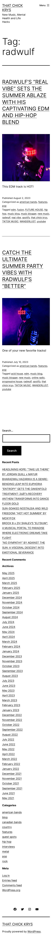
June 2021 (8, 793)
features (42, 201)
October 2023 (10, 666)
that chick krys (39, 217)
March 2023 (9, 700)
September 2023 (12, 670)
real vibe (16, 217)
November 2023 (12, 661)
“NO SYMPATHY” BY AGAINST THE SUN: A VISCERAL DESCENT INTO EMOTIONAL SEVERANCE (23, 547)
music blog (14, 213)
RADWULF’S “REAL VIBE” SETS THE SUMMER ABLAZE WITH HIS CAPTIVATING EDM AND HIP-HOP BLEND (25, 102)
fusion (20, 209)
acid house (17, 373)
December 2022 (12, 715)
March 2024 (9, 641)
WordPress (34, 931)
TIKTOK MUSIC (10, 221)
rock (5, 861)
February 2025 (11, 587)
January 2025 (10, 592)
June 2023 (8, 685)
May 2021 (8, 798)
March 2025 (9, 582)
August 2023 (10, 675)
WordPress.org (11, 890)
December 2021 (11, 773)
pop (4, 205)
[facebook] (15, 909)
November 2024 (12, 602)
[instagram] (29, 909)
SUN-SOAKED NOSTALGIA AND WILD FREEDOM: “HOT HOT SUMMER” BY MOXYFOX (25, 513)
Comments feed (12, 885)
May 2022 (8, 749)
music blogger (28, 213)
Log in (6, 875)
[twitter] (22, 909)
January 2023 (10, 710)
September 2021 (12, 788)
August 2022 (10, 734)
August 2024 (10, 617)
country (7, 827)
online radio (38, 377)
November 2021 (12, 778)
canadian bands (12, 822)
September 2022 (12, 729)
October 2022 (10, 724)
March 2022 (9, 758)
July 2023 (8, 680)
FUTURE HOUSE (34, 209)
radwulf (6, 217)
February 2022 (11, 763)
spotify (26, 217)
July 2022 (8, 739)
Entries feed (9, 880)
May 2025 (8, 573)
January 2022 (10, 768)
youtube (41, 221)
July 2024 (8, 622)
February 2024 (11, 646)
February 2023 (11, 705)
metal (5, 851)
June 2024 (8, 626)
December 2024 (12, 597)
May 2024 (8, 631)
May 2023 (8, 690)
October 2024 (10, 607)
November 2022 (12, 719)
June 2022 (8, 744)
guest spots (9, 836)
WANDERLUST (28, 221)
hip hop (6, 841)
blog (5, 817)
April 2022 (8, 754)
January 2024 (10, 651)
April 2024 (8, 636)
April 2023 (8, 695)
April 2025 (8, 578)
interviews (8, 846)
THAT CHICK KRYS (17, 924)
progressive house (12, 381)
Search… (7, 430)
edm (13, 209)
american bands (28, 201)
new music (43, 213)
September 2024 (12, 612)
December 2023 (12, 656)
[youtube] (36, 909)
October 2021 (10, 783)
